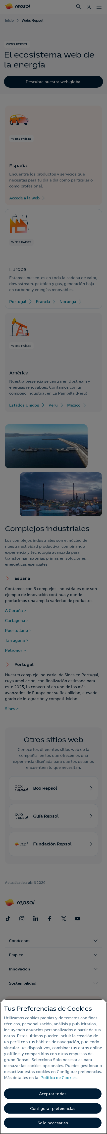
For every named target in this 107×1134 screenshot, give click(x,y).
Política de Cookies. (59, 1077)
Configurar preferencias (52, 1108)
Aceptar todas (52, 1093)
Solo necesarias (53, 1122)
